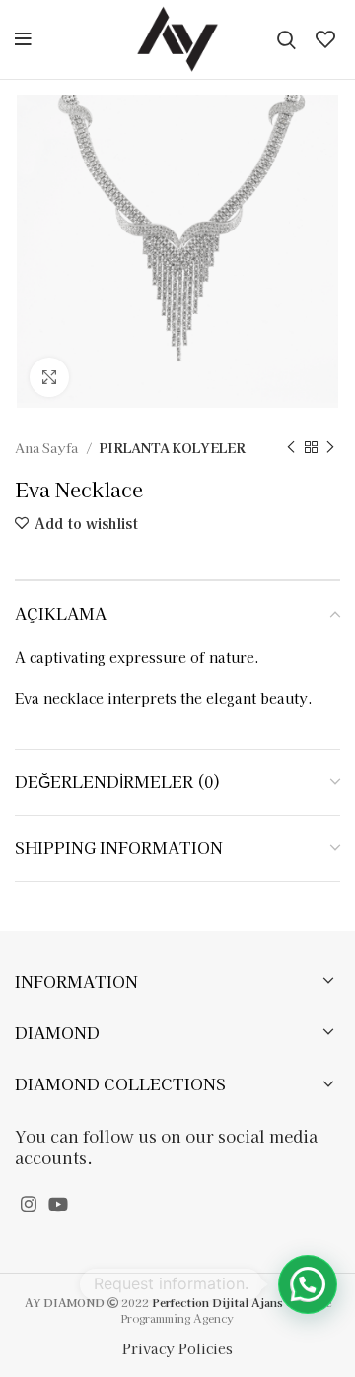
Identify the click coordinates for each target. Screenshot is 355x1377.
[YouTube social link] (58, 1203)
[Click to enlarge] (49, 377)
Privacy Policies (177, 1348)
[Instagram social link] (28, 1203)
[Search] (286, 39)
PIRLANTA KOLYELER (172, 447)
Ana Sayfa (48, 447)
